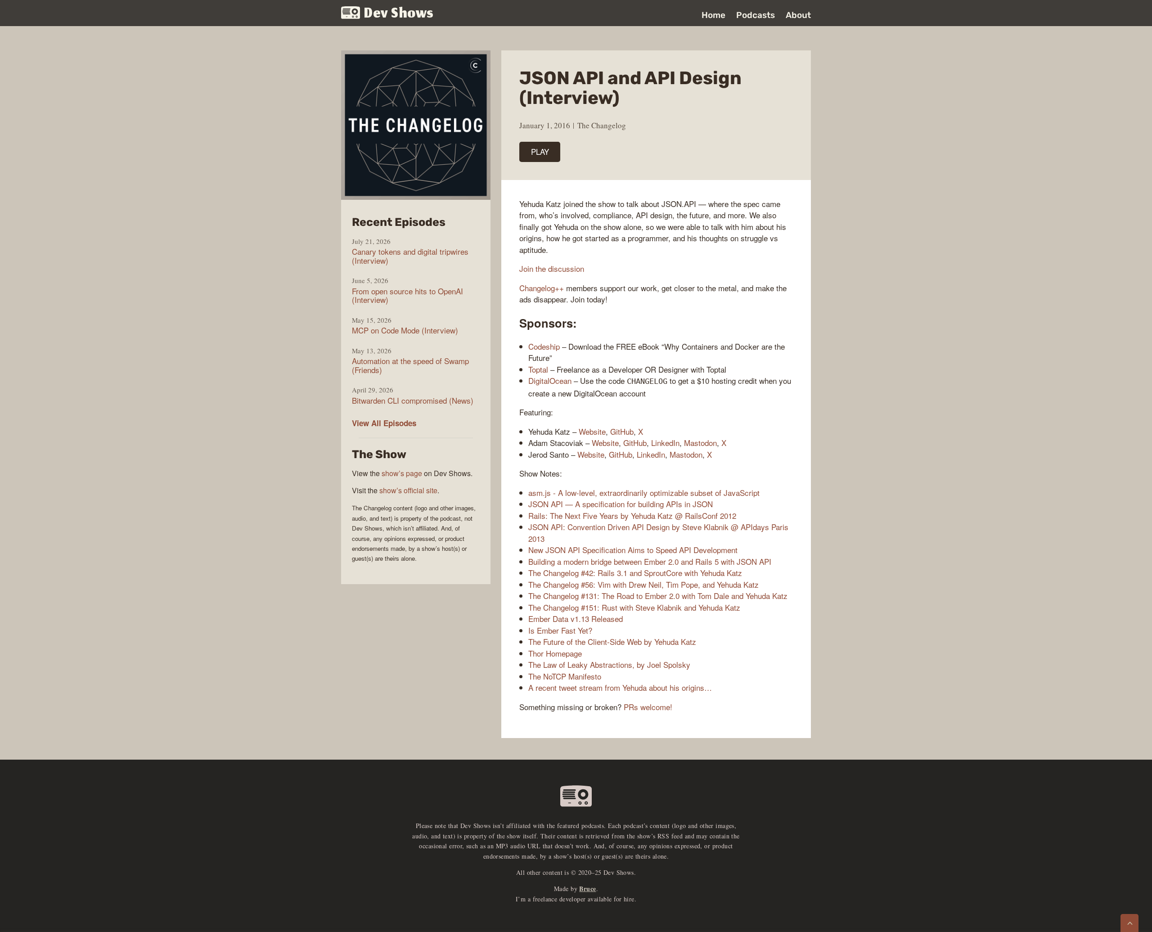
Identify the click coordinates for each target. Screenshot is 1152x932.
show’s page (402, 473)
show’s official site (408, 490)
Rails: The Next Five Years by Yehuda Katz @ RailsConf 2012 (632, 515)
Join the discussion (551, 268)
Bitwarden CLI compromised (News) (412, 400)
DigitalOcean (550, 380)
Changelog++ (541, 287)
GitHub (622, 431)
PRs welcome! (648, 706)
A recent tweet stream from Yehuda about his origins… (620, 687)
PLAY (540, 151)
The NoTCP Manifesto (564, 676)
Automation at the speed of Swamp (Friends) (410, 365)
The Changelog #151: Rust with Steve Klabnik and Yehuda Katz (634, 607)
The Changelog (601, 125)
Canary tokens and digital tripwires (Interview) (410, 256)
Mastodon (700, 442)
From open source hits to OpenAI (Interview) (407, 295)
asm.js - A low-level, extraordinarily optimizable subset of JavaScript (644, 492)
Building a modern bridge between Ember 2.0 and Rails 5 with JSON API (649, 561)
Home (713, 15)
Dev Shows (399, 13)
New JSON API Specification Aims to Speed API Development (633, 549)
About (798, 15)
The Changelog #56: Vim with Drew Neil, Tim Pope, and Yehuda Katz (643, 584)
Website (592, 431)
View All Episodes (384, 423)
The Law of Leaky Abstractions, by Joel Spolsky (609, 664)
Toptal (538, 369)
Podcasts (755, 15)
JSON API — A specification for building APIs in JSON (620, 503)
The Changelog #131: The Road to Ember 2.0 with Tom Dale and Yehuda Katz (658, 595)
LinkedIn (665, 442)
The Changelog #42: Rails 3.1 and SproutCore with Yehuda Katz (635, 572)
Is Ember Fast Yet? (560, 630)
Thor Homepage (555, 653)
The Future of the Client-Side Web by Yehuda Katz (612, 641)
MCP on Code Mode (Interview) (405, 330)
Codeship (544, 346)
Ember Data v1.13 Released (575, 618)
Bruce (587, 888)
